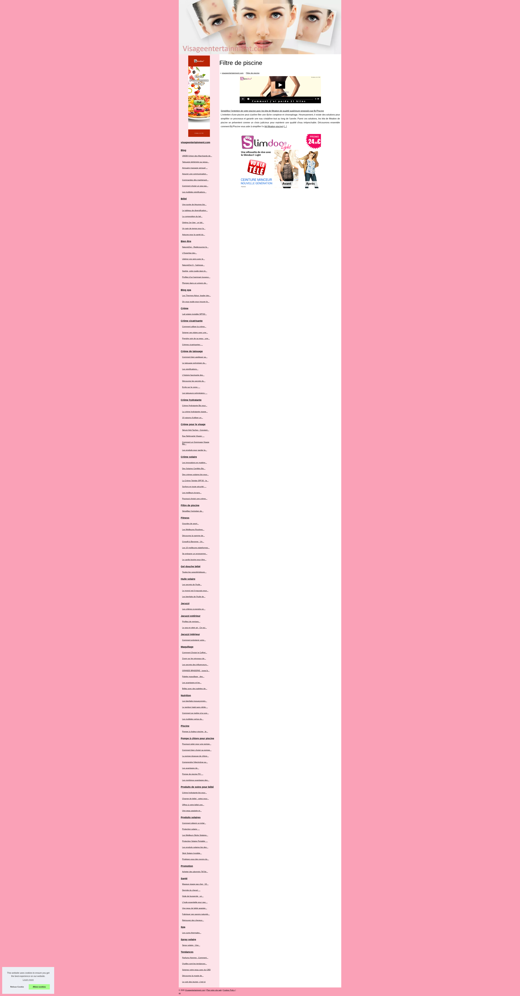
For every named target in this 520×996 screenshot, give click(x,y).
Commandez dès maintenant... (195, 180)
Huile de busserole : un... (193, 896)
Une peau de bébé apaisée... (194, 908)
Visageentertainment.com (195, 990)
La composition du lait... (192, 216)
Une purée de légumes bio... (194, 204)
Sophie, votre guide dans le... (194, 271)
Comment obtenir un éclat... (194, 823)
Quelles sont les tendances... (194, 964)
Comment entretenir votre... (194, 640)
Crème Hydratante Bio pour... (194, 405)
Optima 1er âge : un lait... (193, 222)
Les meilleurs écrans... (192, 493)
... (285, 126)
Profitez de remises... (191, 621)
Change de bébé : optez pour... (195, 799)
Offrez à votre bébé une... (193, 805)
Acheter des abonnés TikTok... (195, 872)
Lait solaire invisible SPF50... (194, 314)
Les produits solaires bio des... (195, 847)
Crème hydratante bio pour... (194, 793)
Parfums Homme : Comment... (195, 958)
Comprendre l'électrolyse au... (195, 762)
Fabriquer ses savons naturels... (196, 914)
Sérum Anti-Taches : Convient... (195, 430)
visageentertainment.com (232, 73)
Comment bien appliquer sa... (194, 357)
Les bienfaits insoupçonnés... (194, 701)
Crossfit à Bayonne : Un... (193, 541)
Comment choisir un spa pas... (195, 186)
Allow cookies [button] (39, 987)
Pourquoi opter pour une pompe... (196, 744)
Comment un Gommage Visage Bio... (195, 443)
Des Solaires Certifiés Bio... (193, 468)
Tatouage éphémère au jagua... (195, 162)
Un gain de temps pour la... (193, 228)
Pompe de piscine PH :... (192, 774)
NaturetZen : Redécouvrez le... (195, 247)
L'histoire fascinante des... (193, 375)
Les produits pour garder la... (194, 450)
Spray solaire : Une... (191, 945)
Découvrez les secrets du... (193, 381)
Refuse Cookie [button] (17, 987)
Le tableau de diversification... (195, 210)
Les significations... (190, 369)
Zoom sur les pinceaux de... (194, 658)
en (180, 993)
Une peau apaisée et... (192, 811)
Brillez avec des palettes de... (194, 688)
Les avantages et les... (192, 683)
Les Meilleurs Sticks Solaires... (195, 835)
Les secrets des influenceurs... (195, 665)
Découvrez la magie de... (193, 976)
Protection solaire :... (191, 829)
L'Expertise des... (189, 253)
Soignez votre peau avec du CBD (196, 970)
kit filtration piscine (274, 126)
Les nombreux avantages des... (195, 780)
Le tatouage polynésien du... (194, 363)
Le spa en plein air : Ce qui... (194, 628)
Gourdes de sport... (190, 523)
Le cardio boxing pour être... (194, 559)
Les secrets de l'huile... (192, 584)
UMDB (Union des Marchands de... (197, 156)
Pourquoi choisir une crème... (194, 499)
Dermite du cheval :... (191, 890)
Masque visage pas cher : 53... (195, 884)
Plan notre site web (214, 990)
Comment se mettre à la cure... (195, 713)
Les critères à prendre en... (193, 609)
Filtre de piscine (252, 73)
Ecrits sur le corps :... (191, 387)
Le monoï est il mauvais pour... (195, 591)
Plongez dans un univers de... (195, 283)
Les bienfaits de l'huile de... (193, 596)
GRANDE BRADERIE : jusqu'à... (195, 670)
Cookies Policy (229, 990)
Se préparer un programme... (194, 554)
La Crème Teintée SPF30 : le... (195, 481)
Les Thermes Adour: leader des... (196, 295)
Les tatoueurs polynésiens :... (194, 393)
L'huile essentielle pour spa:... (195, 902)
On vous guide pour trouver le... (195, 302)
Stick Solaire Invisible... (192, 853)
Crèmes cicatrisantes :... (192, 344)
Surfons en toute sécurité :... (194, 486)
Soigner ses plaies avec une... (195, 332)
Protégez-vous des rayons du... (195, 859)
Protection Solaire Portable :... (195, 841)
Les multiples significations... (194, 192)
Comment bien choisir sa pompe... (197, 750)
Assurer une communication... (195, 174)
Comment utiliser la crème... (194, 326)
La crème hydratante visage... (195, 412)
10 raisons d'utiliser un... (192, 418)
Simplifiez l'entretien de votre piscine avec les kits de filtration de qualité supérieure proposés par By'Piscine (272, 111)
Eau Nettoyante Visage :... (193, 436)
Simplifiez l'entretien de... (193, 511)
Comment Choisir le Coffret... (194, 652)
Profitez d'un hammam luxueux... (196, 277)
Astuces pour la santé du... (193, 234)
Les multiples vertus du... (193, 719)
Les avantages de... (190, 768)
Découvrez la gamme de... (193, 536)
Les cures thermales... (191, 933)
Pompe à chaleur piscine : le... (195, 731)
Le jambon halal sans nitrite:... (195, 707)
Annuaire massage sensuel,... (195, 168)
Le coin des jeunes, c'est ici (194, 982)
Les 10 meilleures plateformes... (196, 548)
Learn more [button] (28, 980)
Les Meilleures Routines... (193, 529)
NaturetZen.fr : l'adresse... (193, 265)
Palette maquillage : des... (193, 676)
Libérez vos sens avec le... (193, 259)
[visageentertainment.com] (260, 27)
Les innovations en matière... (194, 462)
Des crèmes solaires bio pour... (195, 474)
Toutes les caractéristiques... (194, 572)
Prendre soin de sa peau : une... (196, 338)
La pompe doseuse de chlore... (195, 756)
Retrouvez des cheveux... (193, 920)
